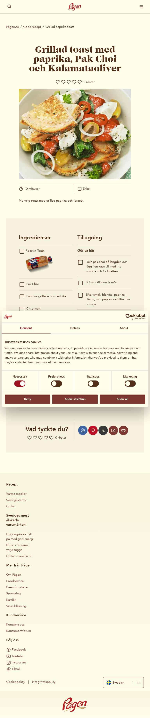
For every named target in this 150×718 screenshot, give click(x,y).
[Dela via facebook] (83, 430)
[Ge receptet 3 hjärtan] (68, 82)
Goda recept (32, 27)
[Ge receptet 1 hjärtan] (57, 82)
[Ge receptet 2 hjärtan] (63, 82)
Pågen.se (12, 27)
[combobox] (123, 682)
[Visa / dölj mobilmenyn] (141, 6)
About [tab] (124, 328)
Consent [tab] (26, 328)
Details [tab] (75, 328)
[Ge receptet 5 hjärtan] (79, 82)
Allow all (122, 399)
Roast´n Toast (35, 250)
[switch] (56, 383)
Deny (27, 399)
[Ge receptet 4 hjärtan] (74, 82)
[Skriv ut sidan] (123, 430)
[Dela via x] (103, 430)
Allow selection (75, 399)
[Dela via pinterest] (93, 430)
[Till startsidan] (75, 7)
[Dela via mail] (113, 430)
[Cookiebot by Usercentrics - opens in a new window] (128, 317)
